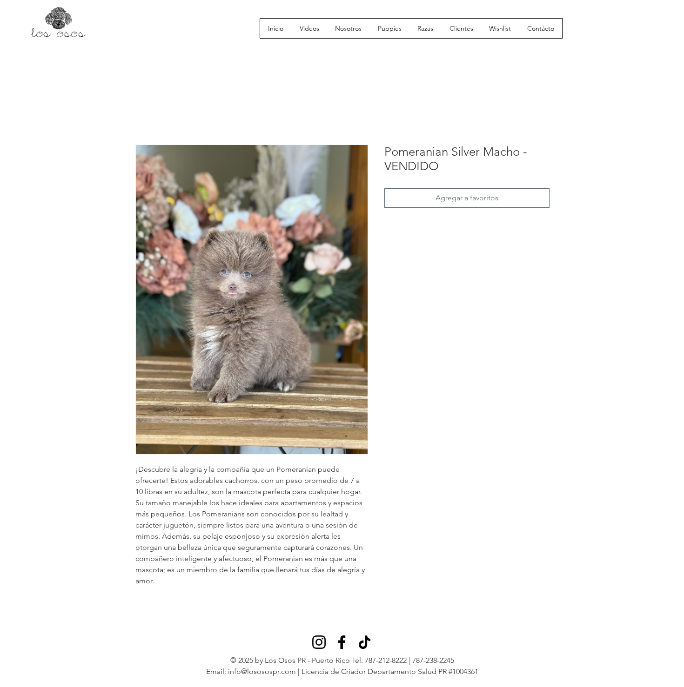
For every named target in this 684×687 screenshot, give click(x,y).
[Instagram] (319, 642)
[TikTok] (364, 642)
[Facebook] (342, 642)
